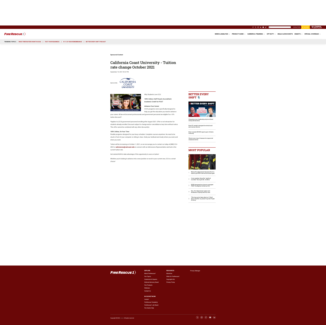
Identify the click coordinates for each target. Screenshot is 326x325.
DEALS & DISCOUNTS (285, 34)
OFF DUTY (270, 34)
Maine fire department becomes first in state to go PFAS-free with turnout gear (203, 172)
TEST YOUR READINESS (52, 41)
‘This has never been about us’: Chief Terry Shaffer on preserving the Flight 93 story (203, 199)
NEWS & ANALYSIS (221, 34)
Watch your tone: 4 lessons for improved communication (200, 139)
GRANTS (297, 34)
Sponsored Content (116, 55)
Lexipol (122, 318)
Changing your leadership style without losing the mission (200, 120)
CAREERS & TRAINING (255, 34)
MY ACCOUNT (305, 27)
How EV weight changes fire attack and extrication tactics (200, 126)
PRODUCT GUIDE (238, 34)
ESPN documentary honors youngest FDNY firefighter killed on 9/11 (202, 185)
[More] (229, 34)
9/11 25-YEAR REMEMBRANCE (72, 41)
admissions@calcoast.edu (125, 147)
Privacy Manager (195, 271)
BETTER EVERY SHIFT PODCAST (96, 41)
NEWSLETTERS (296, 27)
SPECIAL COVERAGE (311, 34)
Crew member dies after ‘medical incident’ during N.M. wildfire (201, 179)
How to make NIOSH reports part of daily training (201, 132)
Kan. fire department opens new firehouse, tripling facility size (200, 191)
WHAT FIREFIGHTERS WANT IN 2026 (30, 41)
